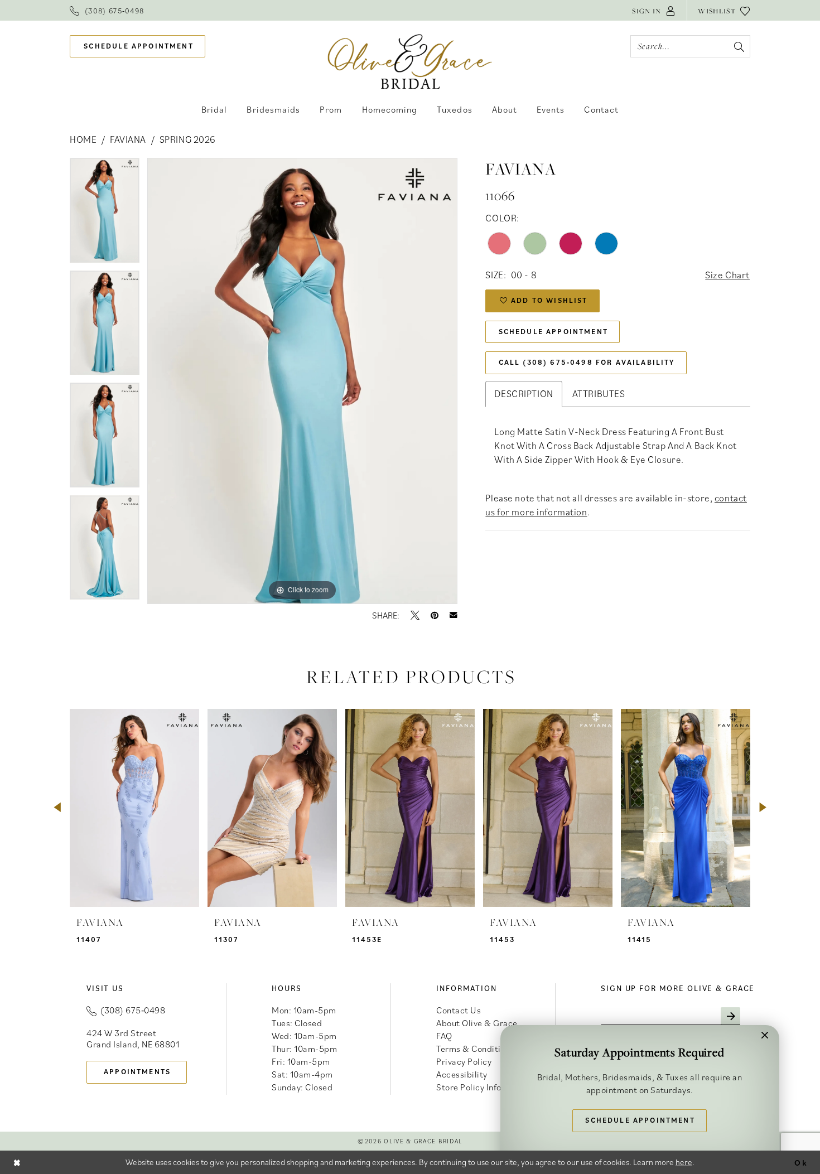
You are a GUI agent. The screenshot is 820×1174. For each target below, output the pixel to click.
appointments (137, 1071)
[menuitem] (107, 10)
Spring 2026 (188, 139)
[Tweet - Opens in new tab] (415, 615)
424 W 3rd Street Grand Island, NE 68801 (132, 1038)
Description (523, 394)
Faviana (128, 139)
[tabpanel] (104, 214)
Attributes (598, 394)
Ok (801, 1162)
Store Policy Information (484, 1087)
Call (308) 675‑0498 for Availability (587, 362)
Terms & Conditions (475, 1048)
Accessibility (462, 1074)
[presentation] (134, 808)
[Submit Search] (738, 46)
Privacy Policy (463, 1061)
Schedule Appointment (553, 331)
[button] (654, 10)
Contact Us (458, 1010)
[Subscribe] (730, 1016)
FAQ (444, 1035)
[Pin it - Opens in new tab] (434, 615)
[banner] (410, 61)
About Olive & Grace (477, 1022)
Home (83, 139)
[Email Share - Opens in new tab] (453, 615)
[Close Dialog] (17, 1162)
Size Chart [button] (727, 275)
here (684, 1162)
